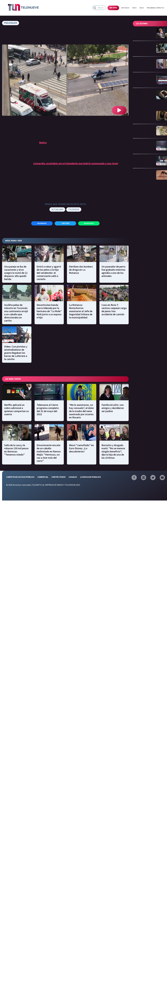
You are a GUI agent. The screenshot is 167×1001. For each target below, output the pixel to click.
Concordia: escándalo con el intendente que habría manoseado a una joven (75, 163)
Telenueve (73, 209)
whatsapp (89, 223)
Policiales (10, 23)
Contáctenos (58, 477)
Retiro (43, 142)
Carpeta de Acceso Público (20, 477)
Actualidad (57, 209)
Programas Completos (155, 8)
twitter (65, 223)
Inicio (134, 8)
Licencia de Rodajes (90, 477)
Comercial (42, 477)
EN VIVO (113, 8)
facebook (41, 223)
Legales (73, 477)
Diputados (125, 8)
